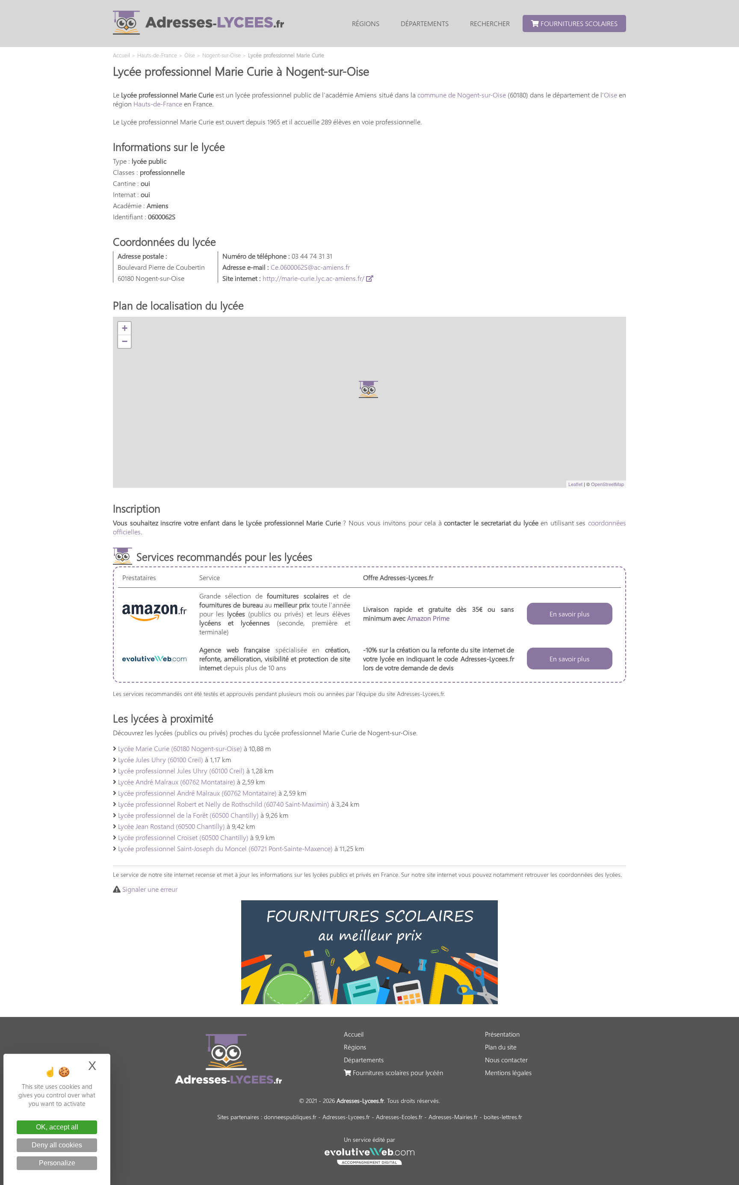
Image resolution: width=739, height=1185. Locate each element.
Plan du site (501, 1047)
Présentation (502, 1034)
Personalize (57, 1163)
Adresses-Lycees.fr (346, 1117)
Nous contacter (506, 1059)
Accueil (354, 1034)
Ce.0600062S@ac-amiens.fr (310, 266)
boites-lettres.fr (503, 1117)
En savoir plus (570, 613)
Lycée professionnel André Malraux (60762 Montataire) (197, 792)
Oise (610, 94)
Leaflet (575, 483)
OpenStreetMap (607, 483)
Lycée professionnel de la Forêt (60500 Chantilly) (188, 815)
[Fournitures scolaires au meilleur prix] (369, 1001)
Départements (425, 23)
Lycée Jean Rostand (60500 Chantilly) (171, 826)
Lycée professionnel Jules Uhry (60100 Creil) (181, 770)
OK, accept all (57, 1127)
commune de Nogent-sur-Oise (461, 94)
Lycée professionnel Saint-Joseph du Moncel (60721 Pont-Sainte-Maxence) (225, 848)
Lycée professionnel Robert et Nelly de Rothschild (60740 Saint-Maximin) (223, 803)
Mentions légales (508, 1072)
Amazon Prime (428, 617)
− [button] (124, 341)
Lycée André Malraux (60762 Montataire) (176, 781)
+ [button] (124, 328)
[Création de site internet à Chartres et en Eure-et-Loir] (370, 1155)
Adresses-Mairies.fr (453, 1117)
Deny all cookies (57, 1145)
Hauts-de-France (157, 103)
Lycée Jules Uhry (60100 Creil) (160, 759)
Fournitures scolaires (578, 23)
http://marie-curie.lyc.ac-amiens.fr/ (314, 278)
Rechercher (490, 23)
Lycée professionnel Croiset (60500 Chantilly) (183, 837)
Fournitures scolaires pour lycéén (397, 1072)
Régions (365, 23)
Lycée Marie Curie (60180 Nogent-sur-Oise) (180, 748)
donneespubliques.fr (290, 1117)
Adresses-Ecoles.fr (399, 1117)
